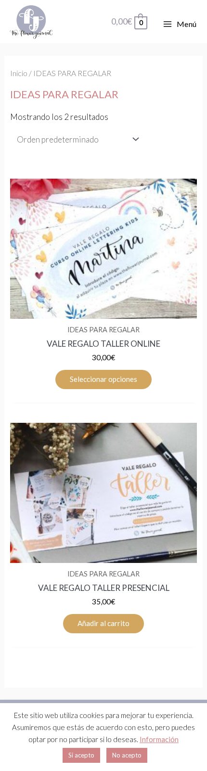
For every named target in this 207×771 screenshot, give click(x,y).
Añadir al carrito (103, 623)
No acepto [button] (127, 755)
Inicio (18, 73)
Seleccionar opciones (103, 379)
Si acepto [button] (81, 755)
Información (159, 739)
